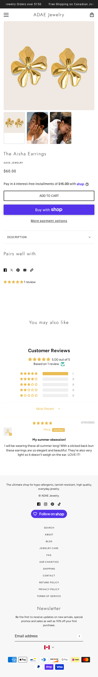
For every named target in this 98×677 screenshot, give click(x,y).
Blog (49, 541)
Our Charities (49, 562)
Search (49, 527)
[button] (31, 270)
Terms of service (49, 596)
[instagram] (45, 504)
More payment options (49, 221)
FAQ (49, 555)
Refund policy (49, 582)
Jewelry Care (49, 548)
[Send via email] (24, 270)
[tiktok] (59, 504)
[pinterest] (52, 504)
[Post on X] (12, 270)
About (49, 534)
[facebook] (38, 504)
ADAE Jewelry (13, 162)
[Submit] (79, 636)
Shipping (49, 569)
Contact (49, 575)
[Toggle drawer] (6, 15)
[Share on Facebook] (5, 270)
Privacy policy (49, 589)
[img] (42, 423)
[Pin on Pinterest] (18, 270)
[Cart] (91, 14)
